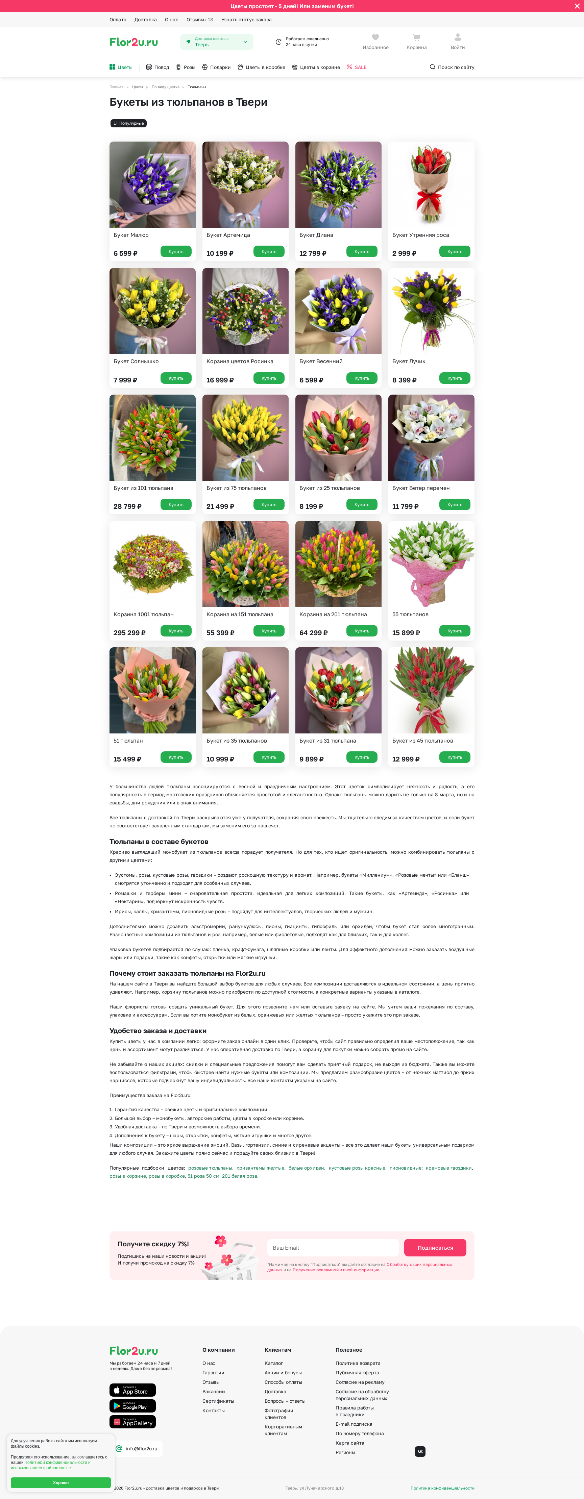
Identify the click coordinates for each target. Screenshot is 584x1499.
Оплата (118, 19)
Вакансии (213, 1391)
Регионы (345, 1452)
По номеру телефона (360, 1433)
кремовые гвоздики (449, 1168)
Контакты (213, 1410)
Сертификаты (218, 1401)
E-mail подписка (354, 1424)
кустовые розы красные (357, 1168)
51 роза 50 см (203, 1176)
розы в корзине (128, 1176)
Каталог (274, 1363)
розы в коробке (167, 1176)
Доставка (146, 19)
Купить (176, 251)
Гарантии (213, 1372)
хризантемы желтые (260, 1168)
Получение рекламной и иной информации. (337, 1269)
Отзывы (200, 19)
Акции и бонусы (283, 1372)
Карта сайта (350, 1443)
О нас (171, 19)
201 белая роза (239, 1176)
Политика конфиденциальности (442, 1488)
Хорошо (61, 1482)
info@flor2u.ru (141, 1448)
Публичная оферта (357, 1372)
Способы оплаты (283, 1382)
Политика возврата (358, 1363)
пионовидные (405, 1168)
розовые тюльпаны (210, 1168)
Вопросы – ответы (285, 1401)
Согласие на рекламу (360, 1382)
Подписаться (435, 1247)
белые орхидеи (306, 1168)
